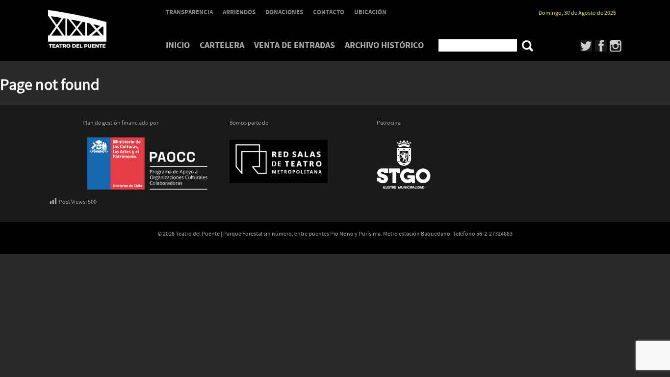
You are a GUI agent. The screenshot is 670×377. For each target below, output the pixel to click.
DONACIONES (284, 12)
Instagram (616, 46)
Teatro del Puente (89, 29)
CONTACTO (328, 12)
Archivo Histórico (384, 45)
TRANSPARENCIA (189, 12)
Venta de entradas (294, 45)
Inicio (178, 45)
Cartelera (222, 45)
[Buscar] (527, 46)
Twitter (586, 46)
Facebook (601, 46)
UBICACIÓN (370, 12)
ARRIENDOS (239, 12)
